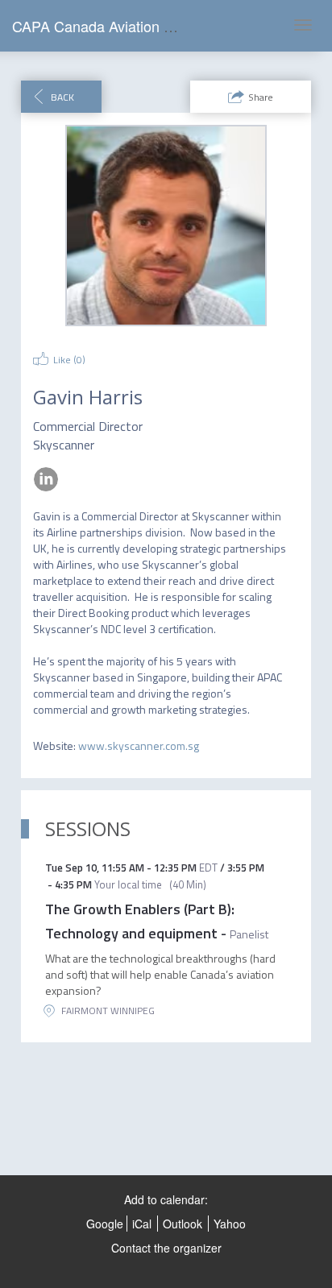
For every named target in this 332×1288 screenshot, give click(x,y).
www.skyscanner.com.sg (138, 745)
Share (260, 97)
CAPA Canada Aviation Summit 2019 (130, 25)
